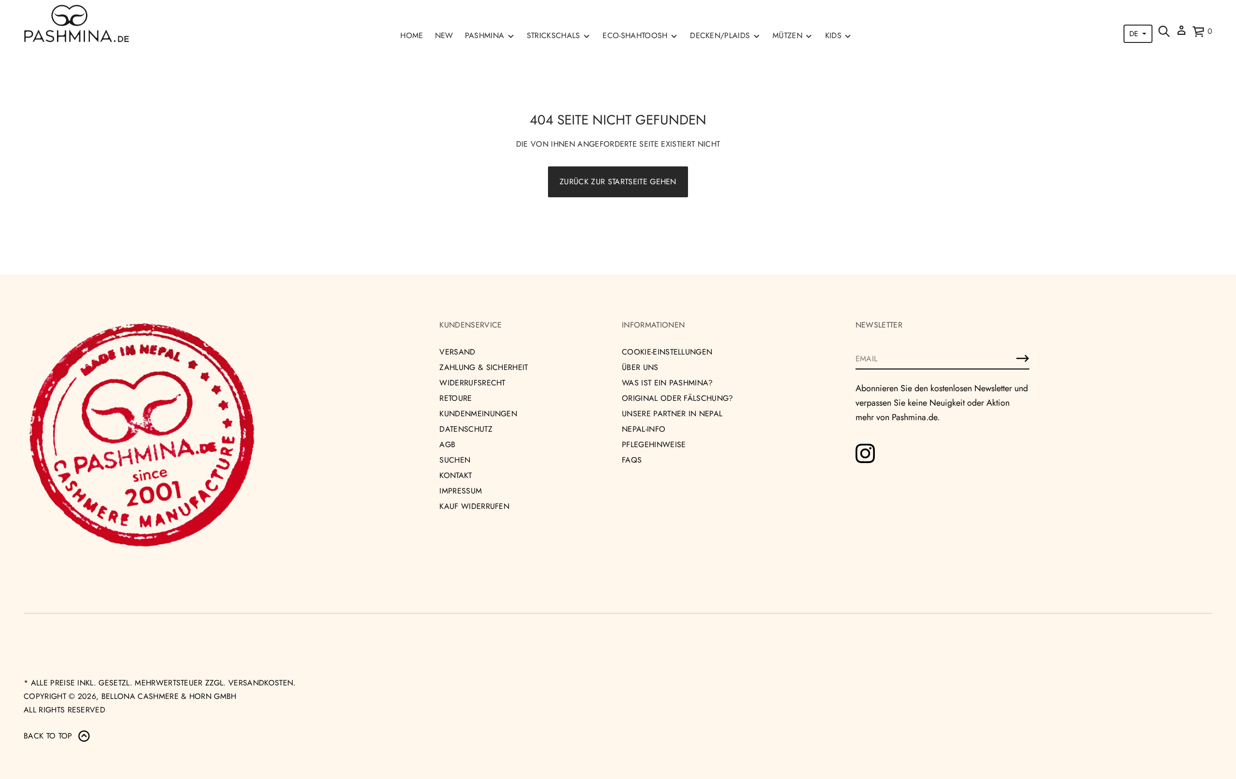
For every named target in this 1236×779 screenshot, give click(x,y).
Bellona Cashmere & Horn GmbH (169, 696)
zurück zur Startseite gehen (618, 181)
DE (1133, 33)
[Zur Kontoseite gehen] (1181, 33)
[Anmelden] (1022, 358)
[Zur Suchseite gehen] (1164, 31)
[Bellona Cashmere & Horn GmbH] (76, 23)
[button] (1164, 31)
